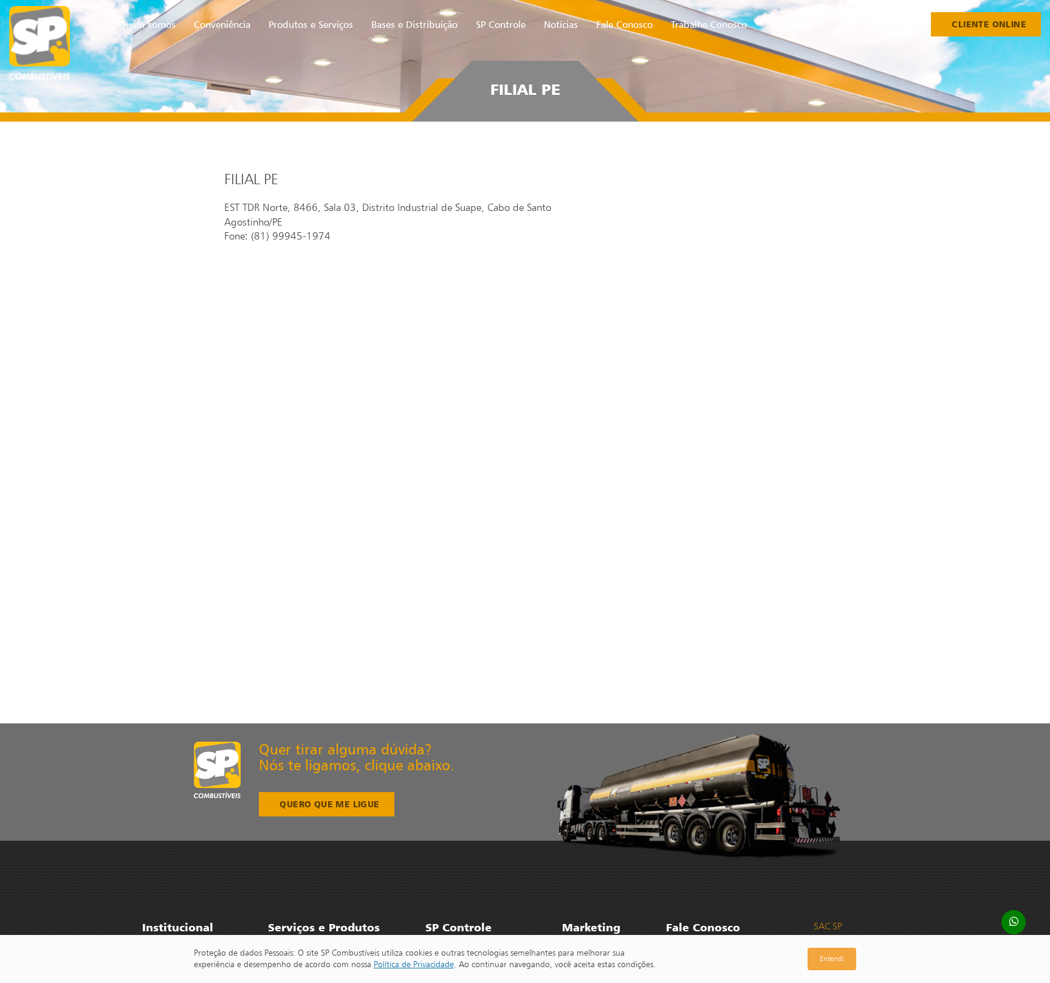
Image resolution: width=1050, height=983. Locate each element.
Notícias (561, 24)
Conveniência (222, 24)
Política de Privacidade (414, 964)
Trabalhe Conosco (709, 24)
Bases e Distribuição (414, 24)
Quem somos (147, 24)
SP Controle (501, 24)
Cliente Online (989, 24)
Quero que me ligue (329, 804)
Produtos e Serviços (311, 24)
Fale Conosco (624, 24)
